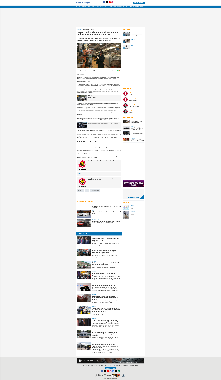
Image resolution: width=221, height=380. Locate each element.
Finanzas (97, 6)
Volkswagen (80, 190)
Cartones (106, 6)
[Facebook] (104, 2)
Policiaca (84, 6)
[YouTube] (110, 2)
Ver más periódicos (139, 2)
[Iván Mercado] (125, 111)
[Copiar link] (91, 71)
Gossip (110, 6)
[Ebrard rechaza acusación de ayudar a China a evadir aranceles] (126, 139)
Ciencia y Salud (126, 6)
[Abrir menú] (77, 7)
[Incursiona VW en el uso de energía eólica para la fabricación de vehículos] (84, 223)
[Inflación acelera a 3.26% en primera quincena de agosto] (84, 276)
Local (80, 6)
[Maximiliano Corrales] (125, 105)
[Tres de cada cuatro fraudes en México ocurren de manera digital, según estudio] (84, 323)
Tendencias (119, 6)
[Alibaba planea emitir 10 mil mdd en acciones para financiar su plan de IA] (84, 288)
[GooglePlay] (119, 371)
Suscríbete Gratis (133, 197)
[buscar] (144, 6)
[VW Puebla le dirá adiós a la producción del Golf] (84, 214)
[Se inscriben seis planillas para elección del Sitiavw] (84, 206)
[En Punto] (125, 93)
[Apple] (116, 371)
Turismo (132, 6)
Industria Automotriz (95, 190)
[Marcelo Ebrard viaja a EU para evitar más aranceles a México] (84, 241)
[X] (107, 2)
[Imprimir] (94, 71)
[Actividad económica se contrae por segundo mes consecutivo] (84, 254)
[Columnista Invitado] (125, 99)
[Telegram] (86, 71)
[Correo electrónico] (88, 71)
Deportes (137, 6)
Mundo (92, 6)
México (88, 6)
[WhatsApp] (83, 71)
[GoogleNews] (113, 371)
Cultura (114, 6)
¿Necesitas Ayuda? (110, 368)
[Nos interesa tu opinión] (110, 360)
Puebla (87, 190)
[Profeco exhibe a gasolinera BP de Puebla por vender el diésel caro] (84, 265)
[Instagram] (112, 2)
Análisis (101, 6)
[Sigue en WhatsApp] (118, 71)
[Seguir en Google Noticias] (120, 71)
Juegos (141, 6)
